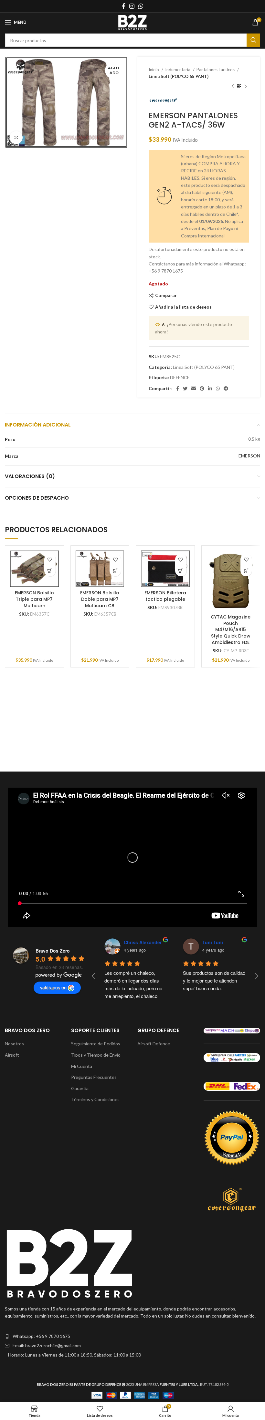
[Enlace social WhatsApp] (140, 6)
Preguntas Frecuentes (94, 1077)
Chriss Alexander (143, 942)
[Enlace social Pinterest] (202, 388)
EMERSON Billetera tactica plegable (165, 596)
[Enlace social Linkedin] (210, 388)
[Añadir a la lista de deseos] (50, 559)
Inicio (154, 69)
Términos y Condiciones (95, 1099)
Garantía (80, 1088)
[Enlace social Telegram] (226, 388)
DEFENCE (180, 377)
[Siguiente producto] (245, 86)
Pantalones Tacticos (216, 69)
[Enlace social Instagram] (131, 6)
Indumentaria (178, 69)
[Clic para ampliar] (16, 137)
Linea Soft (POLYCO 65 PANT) (178, 76)
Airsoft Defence (153, 1043)
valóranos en (53, 987)
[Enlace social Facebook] (123, 6)
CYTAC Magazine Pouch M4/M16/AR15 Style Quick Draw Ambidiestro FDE (230, 629)
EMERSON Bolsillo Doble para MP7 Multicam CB (99, 599)
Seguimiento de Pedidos (95, 1043)
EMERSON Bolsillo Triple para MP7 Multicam (34, 599)
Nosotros (14, 1043)
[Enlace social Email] (193, 388)
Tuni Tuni (212, 942)
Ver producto (50, 570)
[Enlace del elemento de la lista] (132, 1336)
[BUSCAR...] (253, 40)
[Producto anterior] (232, 86)
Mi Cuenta (81, 1066)
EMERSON (249, 455)
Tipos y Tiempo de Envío (96, 1055)
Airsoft (12, 1055)
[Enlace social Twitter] (185, 388)
